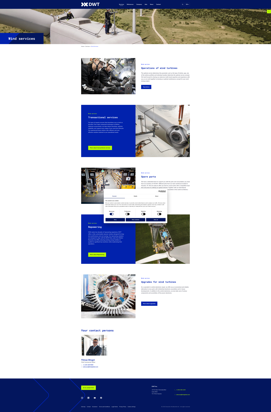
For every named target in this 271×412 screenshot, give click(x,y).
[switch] (128, 214)
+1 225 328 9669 (88, 365)
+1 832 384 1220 (181, 390)
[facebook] (101, 398)
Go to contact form (88, 388)
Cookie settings (132, 406)
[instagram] (82, 398)
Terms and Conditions (104, 406)
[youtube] (95, 398)
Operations (146, 87)
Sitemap (83, 406)
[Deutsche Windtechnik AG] (90, 4)
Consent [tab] (114, 196)
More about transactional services (100, 148)
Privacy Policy (122, 406)
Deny (115, 219)
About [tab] (156, 196)
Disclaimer (95, 406)
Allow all (156, 219)
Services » (87, 46)
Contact (89, 406)
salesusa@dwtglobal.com (90, 367)
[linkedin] (88, 398)
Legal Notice (114, 406)
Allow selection (135, 219)
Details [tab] (135, 196)
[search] (182, 4)
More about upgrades (149, 303)
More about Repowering (97, 254)
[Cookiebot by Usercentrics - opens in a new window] (159, 191)
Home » (83, 46)
